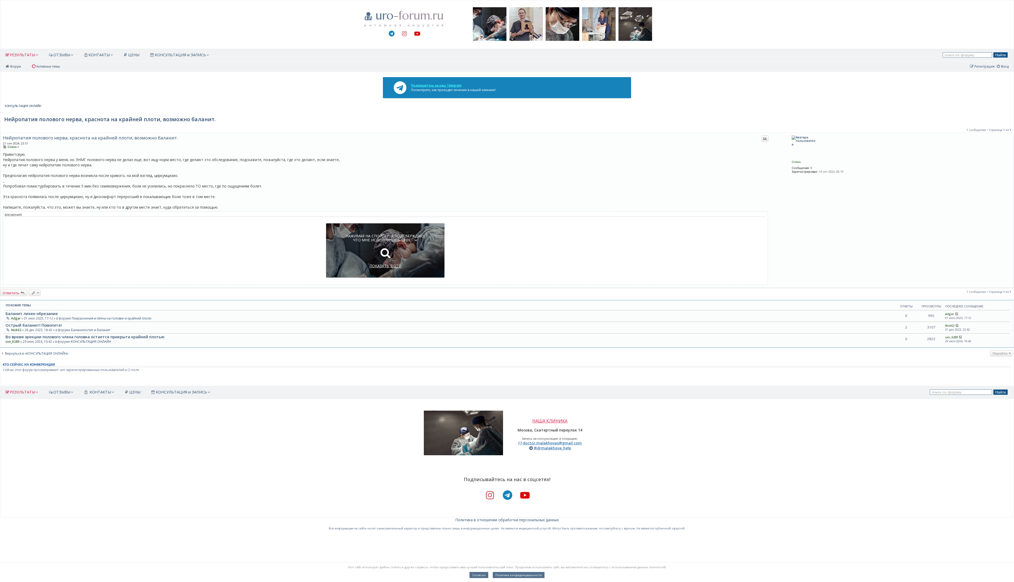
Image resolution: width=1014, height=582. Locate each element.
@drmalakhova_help (552, 447)
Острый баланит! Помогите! (34, 325)
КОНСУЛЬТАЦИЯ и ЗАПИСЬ (180, 54)
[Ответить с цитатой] (765, 138)
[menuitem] (45, 66)
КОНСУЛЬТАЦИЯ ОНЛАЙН (91, 341)
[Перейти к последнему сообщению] (957, 314)
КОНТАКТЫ (99, 54)
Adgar (16, 318)
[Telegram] (391, 34)
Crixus (796, 162)
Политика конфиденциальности (518, 575)
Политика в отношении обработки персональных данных (507, 519)
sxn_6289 (13, 341)
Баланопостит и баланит (90, 330)
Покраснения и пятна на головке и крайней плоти (111, 318)
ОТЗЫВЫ (61, 54)
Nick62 (16, 330)
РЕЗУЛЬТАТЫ (22, 54)
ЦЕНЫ (133, 54)
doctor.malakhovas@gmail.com (552, 442)
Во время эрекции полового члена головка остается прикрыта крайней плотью (85, 336)
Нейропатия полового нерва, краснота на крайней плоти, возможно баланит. (90, 138)
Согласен (479, 575)
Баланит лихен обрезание (32, 313)
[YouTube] (416, 34)
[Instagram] (404, 34)
